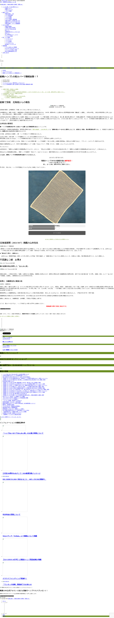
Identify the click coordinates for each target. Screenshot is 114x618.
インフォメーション (7, 71)
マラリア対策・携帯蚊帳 (11, 19)
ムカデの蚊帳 (8, 18)
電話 (4, 614)
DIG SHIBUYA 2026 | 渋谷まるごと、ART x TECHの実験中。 (17, 377)
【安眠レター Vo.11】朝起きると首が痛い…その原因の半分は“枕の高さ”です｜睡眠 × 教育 (24, 379)
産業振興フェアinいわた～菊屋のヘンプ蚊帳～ (14, 408)
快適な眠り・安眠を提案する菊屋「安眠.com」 (19, 598)
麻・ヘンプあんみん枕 (5, 308)
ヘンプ (4, 84)
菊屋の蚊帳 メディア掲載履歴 (12, 23)
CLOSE (1, 61)
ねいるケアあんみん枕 (10, 29)
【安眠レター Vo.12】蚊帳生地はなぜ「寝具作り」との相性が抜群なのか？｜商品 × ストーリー (25, 378)
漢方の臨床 (22, 84)
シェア (5, 602)
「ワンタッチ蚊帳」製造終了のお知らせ (12, 400)
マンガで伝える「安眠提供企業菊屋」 (12, 406)
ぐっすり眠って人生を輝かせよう (10, 6)
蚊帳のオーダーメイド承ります (12, 22)
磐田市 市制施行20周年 (8, 404)
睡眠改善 (28, 84)
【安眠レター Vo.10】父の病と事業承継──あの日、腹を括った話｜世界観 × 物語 (22, 382)
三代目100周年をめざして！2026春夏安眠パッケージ (15, 375)
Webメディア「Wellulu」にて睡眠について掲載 (14, 396)
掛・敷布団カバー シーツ (11, 34)
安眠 (14, 82)
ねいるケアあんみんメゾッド (12, 48)
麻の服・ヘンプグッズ (10, 44)
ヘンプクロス (8, 40)
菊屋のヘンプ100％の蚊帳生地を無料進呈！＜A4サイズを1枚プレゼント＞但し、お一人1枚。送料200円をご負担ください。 (35, 92)
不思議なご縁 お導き (8, 94)
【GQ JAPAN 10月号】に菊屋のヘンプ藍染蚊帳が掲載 (15, 397)
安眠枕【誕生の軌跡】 (10, 27)
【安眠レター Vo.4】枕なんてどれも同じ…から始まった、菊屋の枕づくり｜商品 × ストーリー (25, 390)
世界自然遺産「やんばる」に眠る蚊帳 (12, 402)
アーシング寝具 (9, 36)
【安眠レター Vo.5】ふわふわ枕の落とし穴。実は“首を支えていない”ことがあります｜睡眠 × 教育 (26, 389)
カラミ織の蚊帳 (9, 15)
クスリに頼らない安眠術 (11, 47)
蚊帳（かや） (6, 12)
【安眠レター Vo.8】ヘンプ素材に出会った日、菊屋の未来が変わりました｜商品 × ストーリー (25, 385)
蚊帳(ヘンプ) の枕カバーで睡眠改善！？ (12, 73)
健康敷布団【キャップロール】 (12, 31)
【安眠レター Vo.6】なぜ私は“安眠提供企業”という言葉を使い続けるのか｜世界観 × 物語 (24, 388)
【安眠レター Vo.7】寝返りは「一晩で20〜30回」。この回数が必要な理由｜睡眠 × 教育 (23, 386)
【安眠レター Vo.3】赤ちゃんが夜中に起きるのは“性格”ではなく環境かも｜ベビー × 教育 (24, 392)
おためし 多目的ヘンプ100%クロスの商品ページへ (57, 239)
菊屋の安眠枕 (8, 26)
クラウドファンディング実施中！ (10, 399)
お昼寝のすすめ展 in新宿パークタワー (12, 413)
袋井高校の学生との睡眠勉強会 (10, 407)
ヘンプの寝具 (8, 41)
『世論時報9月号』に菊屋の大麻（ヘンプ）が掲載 (14, 411)
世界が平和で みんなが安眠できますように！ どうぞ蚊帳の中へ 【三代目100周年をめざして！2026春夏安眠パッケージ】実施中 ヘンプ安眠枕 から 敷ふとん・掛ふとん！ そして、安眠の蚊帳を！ (49, 67)
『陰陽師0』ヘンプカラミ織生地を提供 (12, 414)
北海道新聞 (9, 84)
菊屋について (8, 8)
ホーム (4, 601)
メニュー (5, 613)
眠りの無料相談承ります (11, 51)
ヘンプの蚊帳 (8, 16)
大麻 (13, 84)
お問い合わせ (6, 52)
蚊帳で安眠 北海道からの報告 (10, 89)
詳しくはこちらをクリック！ (7, 596)
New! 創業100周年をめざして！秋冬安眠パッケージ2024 (16, 410)
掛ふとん (7, 33)
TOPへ (4, 616)
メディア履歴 (8, 11)
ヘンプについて (9, 38)
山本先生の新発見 (10, 90)
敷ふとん (7, 30)
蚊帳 (32, 84)
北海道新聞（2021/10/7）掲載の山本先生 (12, 93)
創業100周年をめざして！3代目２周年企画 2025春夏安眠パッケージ (19, 403)
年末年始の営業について (8, 381)
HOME (4, 70)
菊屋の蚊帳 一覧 (9, 13)
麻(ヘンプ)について (19, 82)
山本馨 (16, 84)
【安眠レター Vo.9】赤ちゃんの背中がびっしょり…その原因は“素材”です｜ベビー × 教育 (24, 383)
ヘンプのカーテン (9, 43)
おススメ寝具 (6, 24)
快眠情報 (5, 45)
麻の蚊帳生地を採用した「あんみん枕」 (15, 96)
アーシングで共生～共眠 (11, 49)
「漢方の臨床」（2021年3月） (39, 129)
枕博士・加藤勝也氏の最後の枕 (13, 97)
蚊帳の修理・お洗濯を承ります (12, 20)
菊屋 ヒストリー (9, 9)
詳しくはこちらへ (4, 146)
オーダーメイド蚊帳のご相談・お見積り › (10, 316)
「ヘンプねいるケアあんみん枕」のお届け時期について (16, 374)
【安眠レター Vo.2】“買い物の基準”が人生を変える (15, 393)
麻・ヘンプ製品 (6, 37)
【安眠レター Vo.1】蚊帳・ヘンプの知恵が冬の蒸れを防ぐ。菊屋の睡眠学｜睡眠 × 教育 (23, 395)
